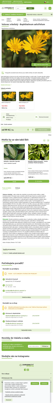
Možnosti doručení (44, 117)
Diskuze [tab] (17, 188)
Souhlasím (44, 383)
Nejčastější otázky (26, 330)
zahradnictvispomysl (28, 370)
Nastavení (8, 400)
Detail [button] (14, 181)
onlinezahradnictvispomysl (25, 370)
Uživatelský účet (45, 8)
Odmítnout (35, 383)
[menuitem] (14, 14)
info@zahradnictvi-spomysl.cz (14, 323)
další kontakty (28, 2)
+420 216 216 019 (6, 1)
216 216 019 (8, 285)
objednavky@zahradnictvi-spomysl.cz (16, 315)
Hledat (30, 8)
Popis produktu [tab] (6, 188)
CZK (48, 2)
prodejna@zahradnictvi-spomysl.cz (15, 290)
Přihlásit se (45, 346)
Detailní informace (5, 84)
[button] (14, 177)
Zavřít (4, 135)
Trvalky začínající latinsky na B (16, 253)
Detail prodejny (26, 297)
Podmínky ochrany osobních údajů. (14, 392)
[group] (14, 163)
